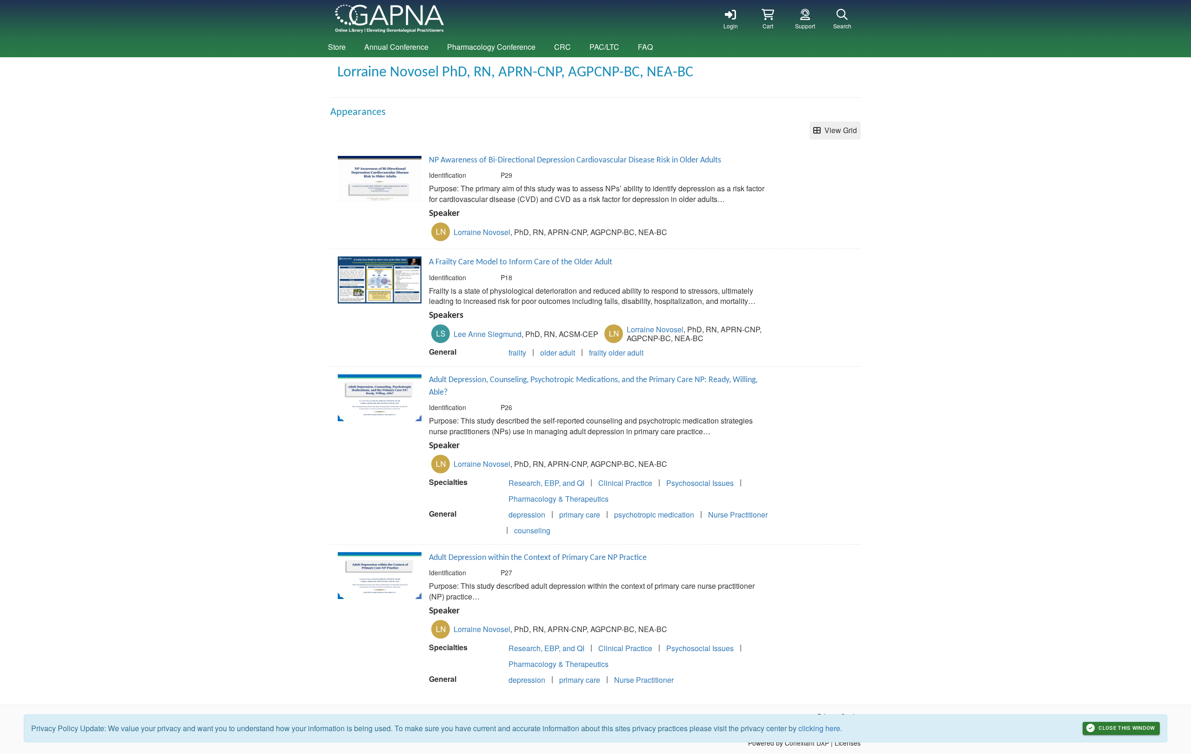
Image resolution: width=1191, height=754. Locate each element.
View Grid (839, 130)
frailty (517, 352)
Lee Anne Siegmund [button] (488, 334)
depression (527, 514)
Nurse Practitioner (738, 514)
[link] (730, 18)
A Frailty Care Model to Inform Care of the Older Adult (520, 262)
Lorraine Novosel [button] (482, 232)
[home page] (418, 18)
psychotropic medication (654, 514)
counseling (532, 530)
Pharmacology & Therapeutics (559, 498)
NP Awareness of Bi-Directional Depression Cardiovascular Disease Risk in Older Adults (575, 160)
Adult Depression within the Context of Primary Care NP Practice (538, 558)
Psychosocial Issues (700, 483)
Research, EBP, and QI (546, 483)
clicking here (819, 728)
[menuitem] (337, 47)
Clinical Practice (625, 483)
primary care (579, 514)
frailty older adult (616, 352)
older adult (557, 352)
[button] (767, 18)
